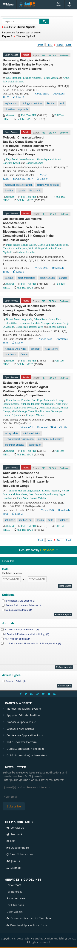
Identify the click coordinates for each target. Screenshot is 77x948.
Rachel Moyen (50, 77)
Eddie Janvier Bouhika (18, 400)
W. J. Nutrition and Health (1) (18, 638)
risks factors (51, 348)
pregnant (35, 348)
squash (21, 190)
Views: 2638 (45, 339)
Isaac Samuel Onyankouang (43, 494)
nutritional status (31, 433)
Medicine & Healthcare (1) (18, 609)
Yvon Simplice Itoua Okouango (45, 411)
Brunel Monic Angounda (19, 319)
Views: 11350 (42, 93)
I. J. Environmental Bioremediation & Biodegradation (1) (32, 643)
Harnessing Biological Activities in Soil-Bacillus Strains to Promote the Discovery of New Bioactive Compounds (28, 66)
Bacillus (51, 103)
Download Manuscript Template (30, 918)
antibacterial (25, 520)
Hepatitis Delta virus (15, 348)
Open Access (15, 911)
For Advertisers (16, 898)
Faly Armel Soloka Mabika (31, 498)
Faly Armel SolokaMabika (20, 159)
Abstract (9, 115)
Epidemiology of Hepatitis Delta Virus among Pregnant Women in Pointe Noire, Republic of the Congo (29, 310)
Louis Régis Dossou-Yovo (29, 326)
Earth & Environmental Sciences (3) (23, 605)
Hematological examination (19, 439)
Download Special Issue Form (28, 925)
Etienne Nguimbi (32, 77)
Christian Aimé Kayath (15, 248)
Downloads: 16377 (23, 178)
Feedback (16, 834)
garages (63, 277)
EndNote (64, 55)
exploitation (11, 103)
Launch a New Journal (20, 728)
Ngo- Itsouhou (13, 77)
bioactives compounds (16, 109)
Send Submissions (21, 854)
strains (40, 520)
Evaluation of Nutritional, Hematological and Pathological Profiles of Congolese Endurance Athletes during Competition (26, 389)
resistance (63, 520)
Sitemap (15, 867)
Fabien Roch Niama (44, 319)
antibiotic (10, 520)
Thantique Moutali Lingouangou (23, 490)
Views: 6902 (41, 268)
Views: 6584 (47, 510)
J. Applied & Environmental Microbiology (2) (26, 634)
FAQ (12, 841)
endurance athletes (14, 444)
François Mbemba (35, 415)
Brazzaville (35, 190)
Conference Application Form (25, 735)
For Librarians (15, 905)
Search (58, 5)
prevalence (10, 354)
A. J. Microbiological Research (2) (21, 629)
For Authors (14, 885)
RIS (43, 55)
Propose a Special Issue (21, 722)
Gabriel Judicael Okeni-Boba (53, 244)
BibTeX (52, 55)
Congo (24, 354)
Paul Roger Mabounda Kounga (48, 400)
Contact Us (17, 827)
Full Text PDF (28, 115)
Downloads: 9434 (46, 427)
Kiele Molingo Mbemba (41, 248)
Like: (20, 97)
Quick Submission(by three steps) (27, 755)
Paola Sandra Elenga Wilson (21, 244)
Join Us (15, 861)
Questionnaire (19, 847)
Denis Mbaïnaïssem (49, 407)
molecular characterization (19, 184)
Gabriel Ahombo (34, 163)
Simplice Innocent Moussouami (37, 404)
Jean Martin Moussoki (25, 407)
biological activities (32, 103)
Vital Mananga (19, 411)
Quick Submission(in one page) (26, 748)
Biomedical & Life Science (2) (20, 600)
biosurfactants (47, 277)
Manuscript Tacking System (24, 708)
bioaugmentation (26, 277)
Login (69, 5)
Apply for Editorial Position (23, 715)
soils (50, 520)
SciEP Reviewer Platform (22, 742)
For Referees (14, 891)
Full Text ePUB (25, 119)
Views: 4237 (26, 427)
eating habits (11, 433)
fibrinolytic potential (48, 184)
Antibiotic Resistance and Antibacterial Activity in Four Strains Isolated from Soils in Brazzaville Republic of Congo (28, 479)
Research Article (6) (15, 681)
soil (62, 103)
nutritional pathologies (50, 439)
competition (35, 444)
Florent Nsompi (11, 404)
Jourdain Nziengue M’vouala (46, 323)
